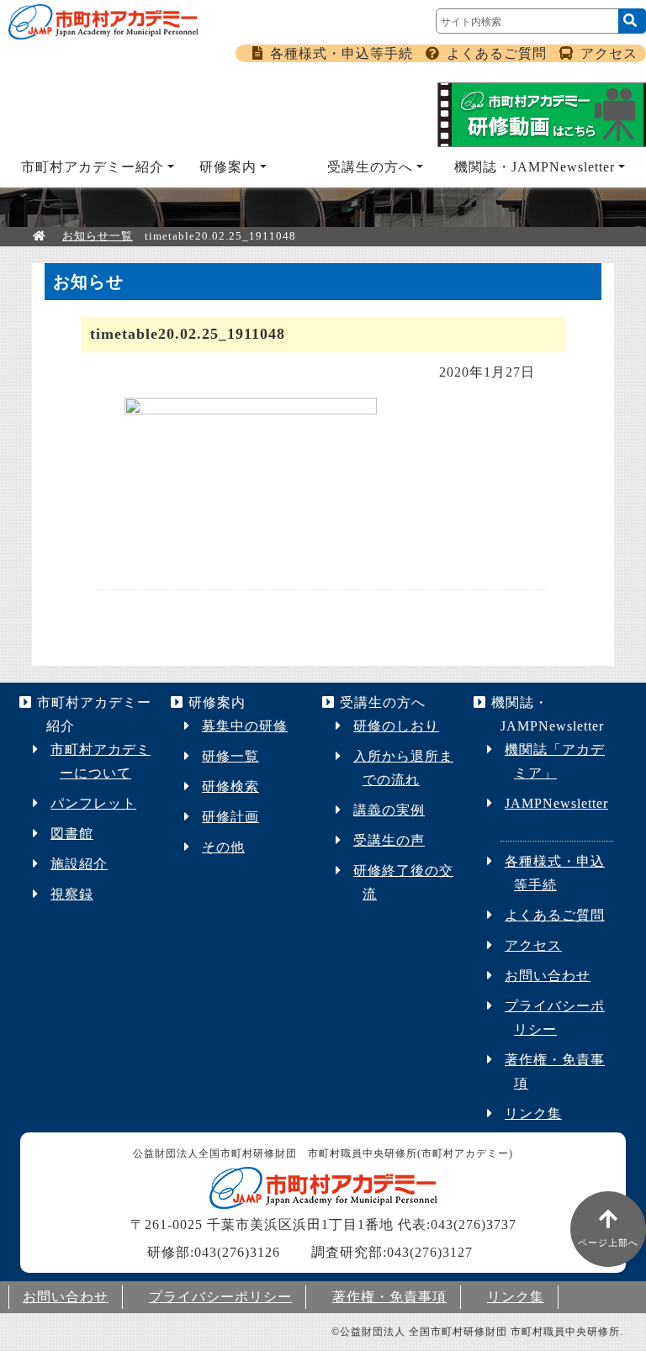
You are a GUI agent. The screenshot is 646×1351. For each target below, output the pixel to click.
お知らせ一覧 (97, 236)
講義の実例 (389, 810)
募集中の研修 (245, 726)
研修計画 (230, 817)
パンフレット (93, 803)
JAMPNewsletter (556, 803)
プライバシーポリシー (220, 1297)
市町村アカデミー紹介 (92, 167)
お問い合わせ (547, 975)
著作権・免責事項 (389, 1297)
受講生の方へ (370, 167)
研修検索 (230, 786)
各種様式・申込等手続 (341, 53)
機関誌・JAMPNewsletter (534, 167)
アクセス (609, 53)
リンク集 (533, 1113)
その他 (223, 847)
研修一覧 (230, 756)
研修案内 (228, 167)
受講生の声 (389, 840)
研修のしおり (396, 726)
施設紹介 (79, 864)
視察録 (71, 894)
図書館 (71, 833)
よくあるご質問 (497, 53)
